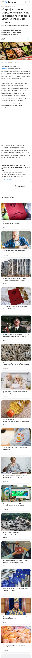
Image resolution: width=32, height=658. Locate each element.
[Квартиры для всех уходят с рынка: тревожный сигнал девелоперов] (16, 272)
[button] (16, 51)
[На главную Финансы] (11, 2)
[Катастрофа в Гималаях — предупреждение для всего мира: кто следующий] (16, 526)
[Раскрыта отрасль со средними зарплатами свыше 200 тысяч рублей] (16, 357)
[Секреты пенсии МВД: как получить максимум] (16, 441)
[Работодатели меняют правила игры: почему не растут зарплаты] (16, 470)
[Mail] (6, 2)
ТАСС (14, 6)
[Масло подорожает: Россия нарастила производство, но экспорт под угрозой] (16, 413)
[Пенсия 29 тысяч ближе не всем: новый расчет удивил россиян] (16, 244)
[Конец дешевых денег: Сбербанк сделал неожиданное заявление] (16, 498)
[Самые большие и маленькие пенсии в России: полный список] (16, 216)
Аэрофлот (5, 69)
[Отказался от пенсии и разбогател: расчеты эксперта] (16, 300)
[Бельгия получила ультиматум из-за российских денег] (16, 582)
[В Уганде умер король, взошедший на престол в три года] (16, 611)
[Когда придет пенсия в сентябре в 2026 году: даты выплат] (16, 385)
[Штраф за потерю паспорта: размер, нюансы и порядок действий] (16, 554)
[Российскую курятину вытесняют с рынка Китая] (16, 639)
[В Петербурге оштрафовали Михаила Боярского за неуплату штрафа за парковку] (16, 329)
